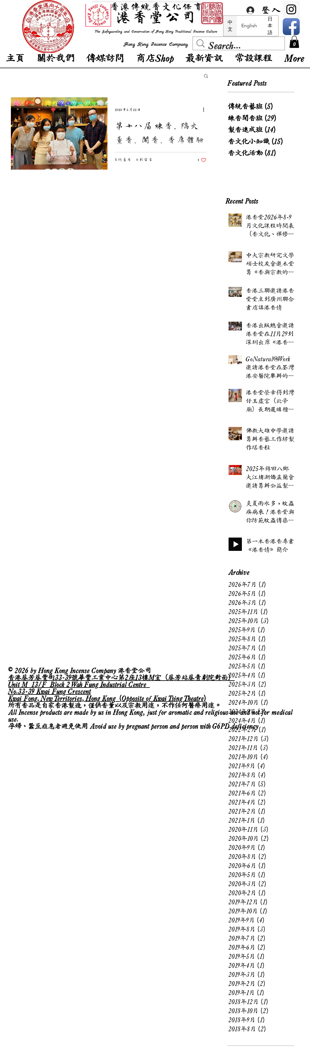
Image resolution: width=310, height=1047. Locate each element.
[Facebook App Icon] (291, 26)
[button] (294, 42)
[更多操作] (205, 109)
